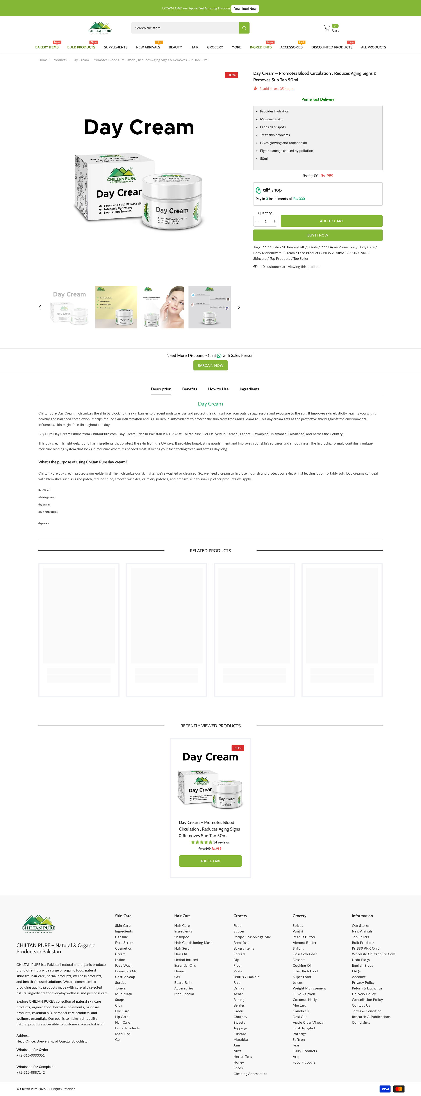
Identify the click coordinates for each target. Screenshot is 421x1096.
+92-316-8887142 (30, 1072)
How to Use (218, 388)
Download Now (245, 9)
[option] (139, 171)
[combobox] (185, 28)
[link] (79, 671)
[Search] (190, 28)
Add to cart (331, 221)
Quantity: (265, 213)
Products (60, 60)
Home (43, 60)
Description (161, 388)
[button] (39, 307)
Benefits (189, 388)
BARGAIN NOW (210, 365)
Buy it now (317, 235)
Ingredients (249, 388)
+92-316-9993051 (30, 1055)
